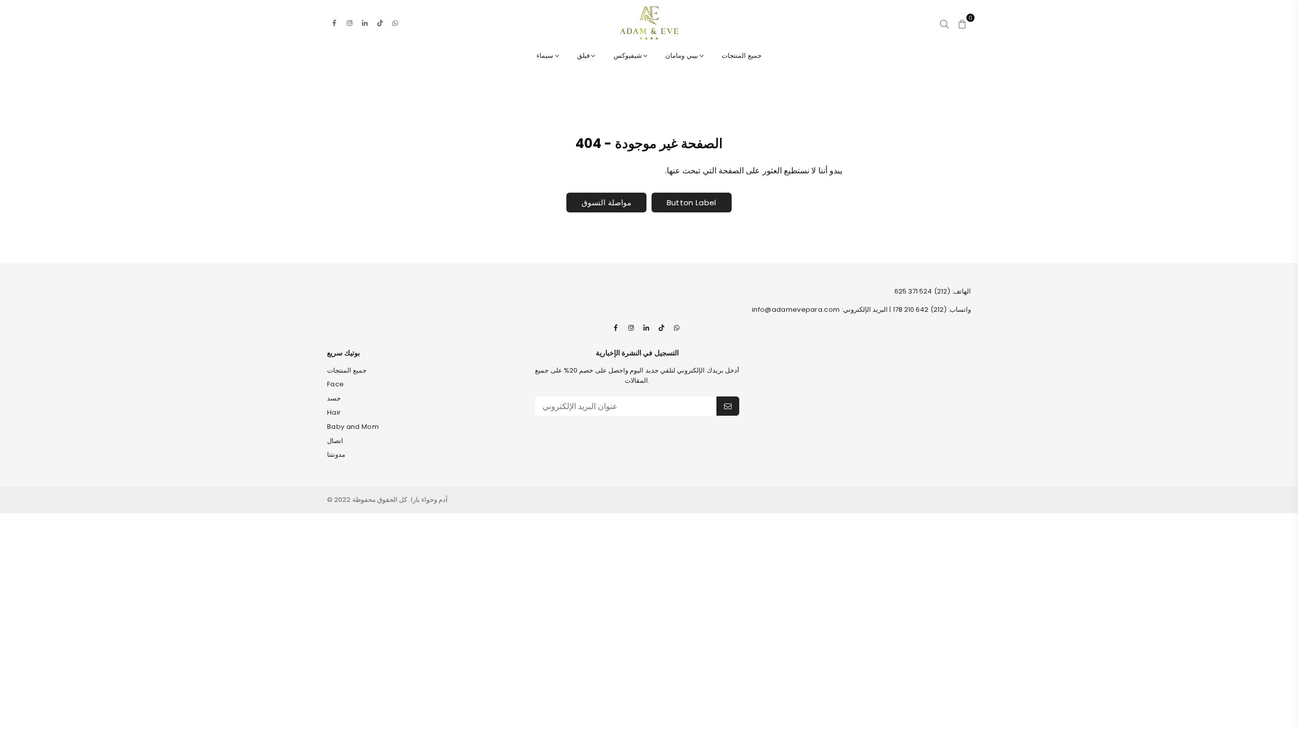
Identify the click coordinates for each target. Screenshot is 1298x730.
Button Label (691, 202)
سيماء (545, 55)
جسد (334, 398)
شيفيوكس (628, 55)
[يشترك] (727, 406)
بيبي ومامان (682, 55)
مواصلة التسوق (606, 202)
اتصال (335, 441)
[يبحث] (944, 22)
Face (335, 384)
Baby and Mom (353, 426)
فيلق (584, 55)
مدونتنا (336, 454)
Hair (334, 412)
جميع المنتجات (741, 55)
